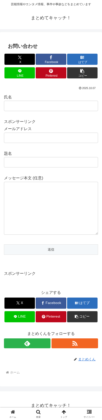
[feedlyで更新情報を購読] (27, 343)
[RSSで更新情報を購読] (74, 343)
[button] (82, 72)
